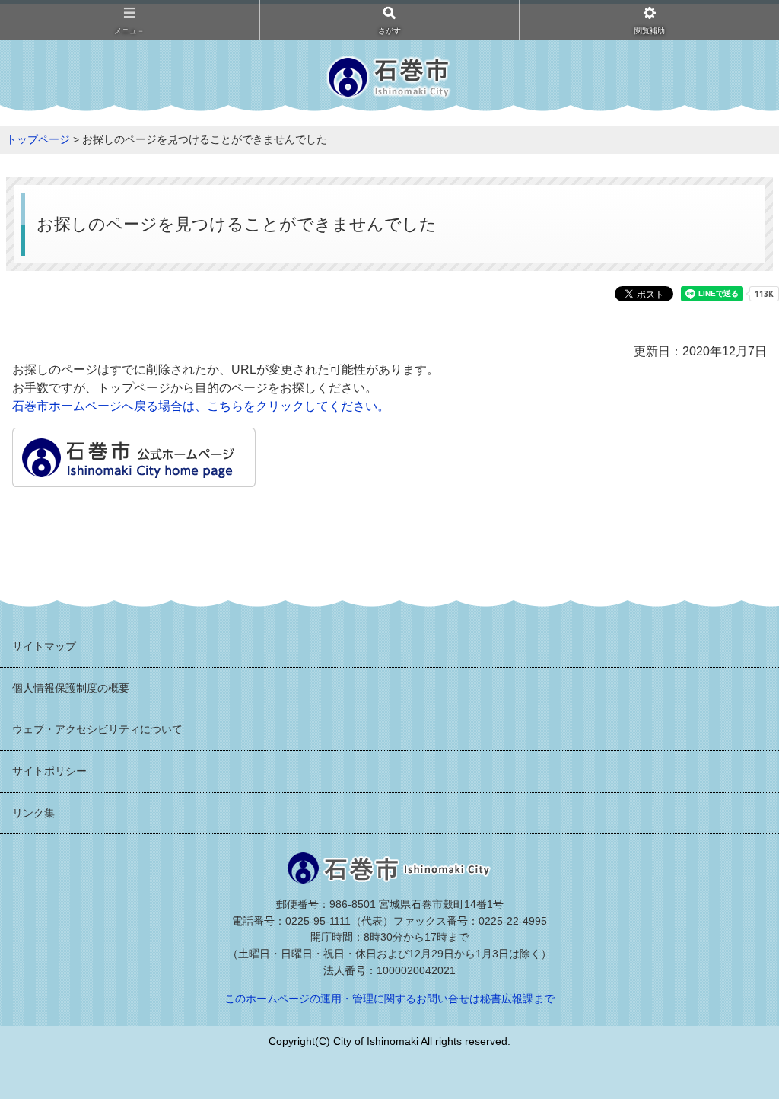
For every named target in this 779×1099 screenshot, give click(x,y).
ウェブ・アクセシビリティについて (97, 729)
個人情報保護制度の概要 (70, 688)
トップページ (38, 139)
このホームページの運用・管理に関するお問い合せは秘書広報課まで (389, 998)
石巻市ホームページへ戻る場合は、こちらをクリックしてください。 (201, 406)
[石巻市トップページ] (134, 477)
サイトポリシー (49, 771)
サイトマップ (44, 646)
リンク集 (33, 813)
